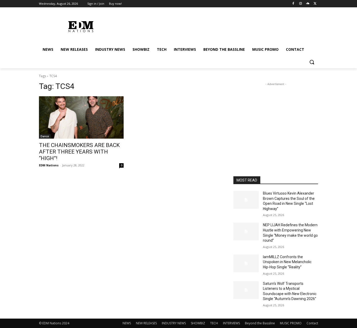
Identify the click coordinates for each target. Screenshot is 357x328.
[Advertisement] (276, 119)
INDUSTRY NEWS (174, 323)
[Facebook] (293, 4)
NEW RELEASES (146, 323)
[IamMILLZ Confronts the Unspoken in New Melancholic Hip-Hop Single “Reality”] (246, 263)
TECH (214, 323)
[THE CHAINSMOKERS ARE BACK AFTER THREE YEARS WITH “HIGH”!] (81, 117)
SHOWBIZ (198, 323)
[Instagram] (301, 4)
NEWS (127, 323)
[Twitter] (315, 4)
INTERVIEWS (231, 323)
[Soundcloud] (308, 4)
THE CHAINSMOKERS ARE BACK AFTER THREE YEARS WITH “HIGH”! (79, 151)
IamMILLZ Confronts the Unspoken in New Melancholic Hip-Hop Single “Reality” (287, 262)
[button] (312, 62)
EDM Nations (49, 165)
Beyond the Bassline (260, 323)
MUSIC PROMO (291, 323)
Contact (312, 323)
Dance (45, 136)
